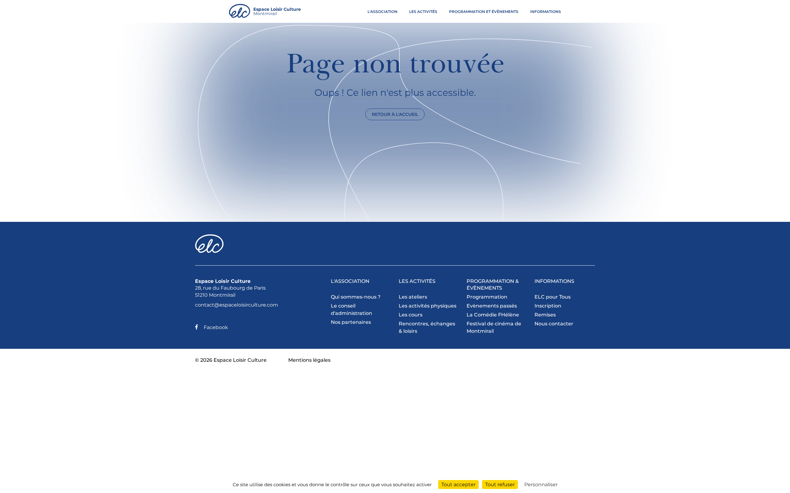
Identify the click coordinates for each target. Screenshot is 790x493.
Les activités (423, 11)
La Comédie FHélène (493, 315)
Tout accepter (458, 484)
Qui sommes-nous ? (355, 297)
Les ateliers (413, 297)
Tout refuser (500, 484)
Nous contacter (553, 324)
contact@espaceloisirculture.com (236, 305)
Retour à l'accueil (395, 114)
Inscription (547, 306)
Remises (545, 315)
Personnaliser (541, 484)
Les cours (410, 315)
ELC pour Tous (552, 297)
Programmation (487, 297)
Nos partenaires (351, 322)
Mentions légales (309, 360)
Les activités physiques (427, 306)
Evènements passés (492, 306)
